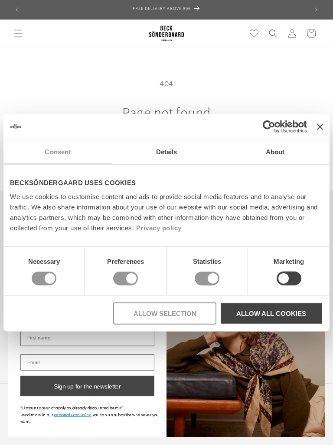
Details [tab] (166, 152)
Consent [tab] (58, 152)
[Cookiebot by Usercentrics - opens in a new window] (269, 126)
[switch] (125, 279)
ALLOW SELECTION (165, 313)
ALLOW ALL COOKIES (271, 313)
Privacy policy (159, 227)
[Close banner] (320, 127)
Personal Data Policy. (72, 414)
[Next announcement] (316, 9)
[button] (18, 33)
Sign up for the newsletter (87, 385)
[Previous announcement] (16, 9)
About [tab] (275, 152)
